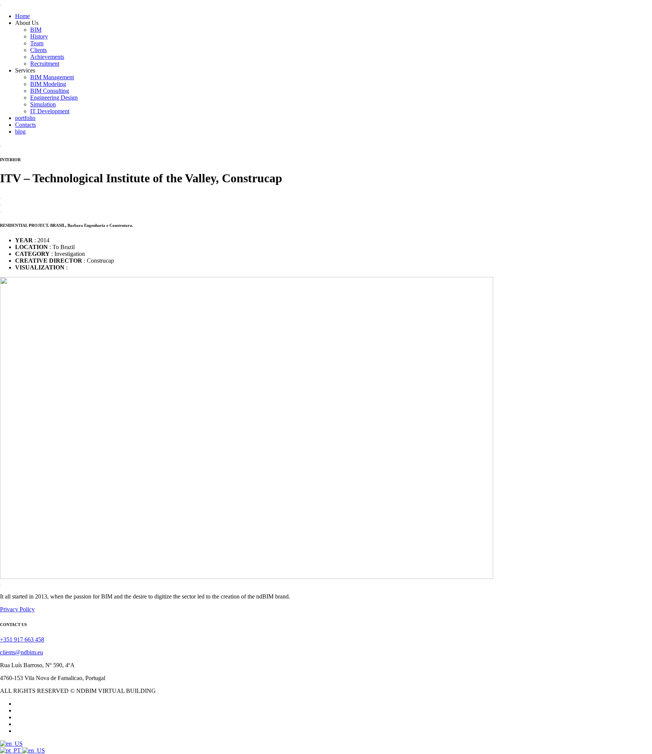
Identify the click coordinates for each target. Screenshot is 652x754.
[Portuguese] (11, 750)
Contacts (25, 125)
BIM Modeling (48, 84)
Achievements (47, 57)
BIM (36, 29)
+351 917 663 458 (22, 639)
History (39, 36)
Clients (38, 50)
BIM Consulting (49, 91)
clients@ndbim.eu (21, 652)
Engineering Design (54, 97)
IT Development (49, 111)
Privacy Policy (17, 609)
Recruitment (44, 63)
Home (22, 16)
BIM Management (52, 77)
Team (36, 43)
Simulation (43, 104)
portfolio (25, 118)
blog (20, 131)
